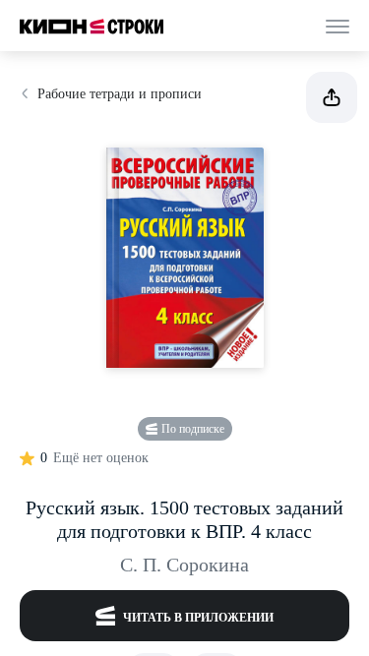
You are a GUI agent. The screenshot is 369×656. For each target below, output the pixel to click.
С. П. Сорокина (184, 564)
